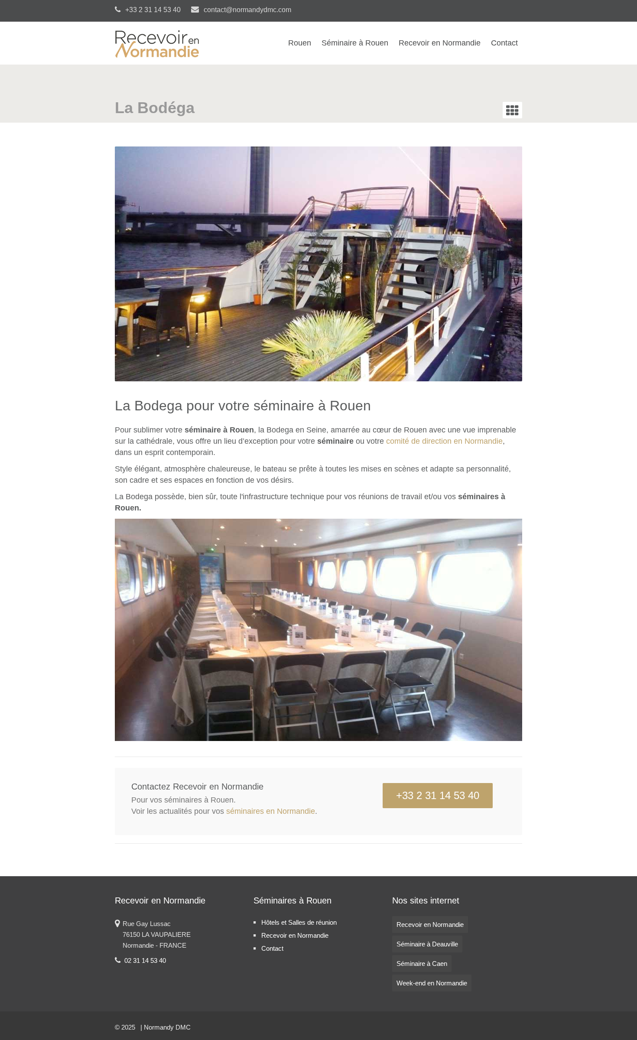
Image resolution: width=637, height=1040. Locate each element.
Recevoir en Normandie (440, 43)
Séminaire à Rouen (355, 43)
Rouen (299, 43)
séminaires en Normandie (270, 811)
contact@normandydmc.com (246, 9)
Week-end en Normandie (431, 983)
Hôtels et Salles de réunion (299, 922)
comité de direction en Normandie (444, 441)
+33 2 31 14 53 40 (437, 795)
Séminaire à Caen (421, 963)
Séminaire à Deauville (427, 944)
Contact (504, 43)
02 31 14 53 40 (145, 960)
